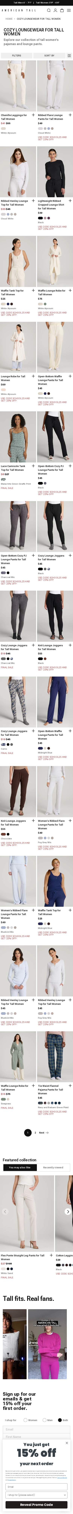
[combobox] (36, 1495)
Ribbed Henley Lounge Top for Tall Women (14, 203)
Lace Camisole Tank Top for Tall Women (13, 468)
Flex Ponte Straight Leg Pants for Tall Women (22, 1257)
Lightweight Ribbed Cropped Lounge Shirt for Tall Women (51, 205)
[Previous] (5, 1211)
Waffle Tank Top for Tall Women (12, 292)
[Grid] (69, 55)
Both (65, 1420)
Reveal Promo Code (36, 1504)
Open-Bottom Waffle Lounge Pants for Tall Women (50, 380)
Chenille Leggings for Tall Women (14, 117)
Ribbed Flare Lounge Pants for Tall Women (50, 117)
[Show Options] (64, 1495)
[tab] (19, 1167)
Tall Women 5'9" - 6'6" (47, 3)
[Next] (68, 1211)
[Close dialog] (67, 1443)
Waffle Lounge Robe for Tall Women (51, 292)
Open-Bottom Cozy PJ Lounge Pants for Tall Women (51, 470)
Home (9, 19)
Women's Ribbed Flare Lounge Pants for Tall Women (51, 824)
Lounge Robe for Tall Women (13, 378)
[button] (39, 1344)
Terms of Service (62, 1477)
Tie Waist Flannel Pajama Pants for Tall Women (50, 1089)
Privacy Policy (12, 1479)
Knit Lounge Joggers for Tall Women (50, 647)
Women (32, 1420)
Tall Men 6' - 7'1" (22, 3)
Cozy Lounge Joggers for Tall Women (51, 557)
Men (50, 1420)
